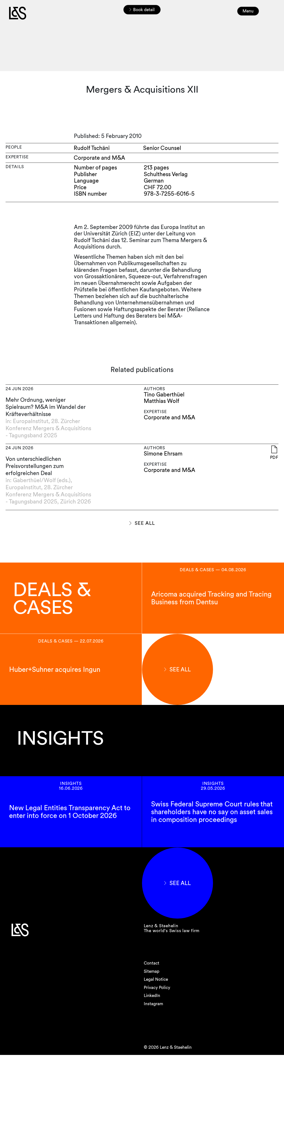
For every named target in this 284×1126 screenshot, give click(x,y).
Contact (151, 963)
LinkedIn (152, 995)
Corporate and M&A (169, 417)
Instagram (153, 1003)
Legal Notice (156, 979)
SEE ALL (145, 523)
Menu (248, 11)
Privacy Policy (157, 987)
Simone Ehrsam (163, 453)
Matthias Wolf (161, 401)
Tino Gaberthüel (164, 394)
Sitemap (151, 971)
